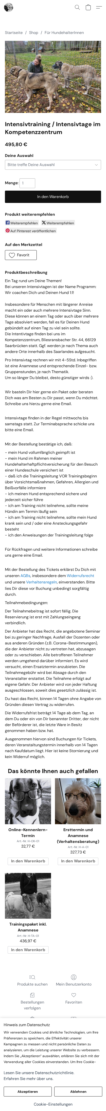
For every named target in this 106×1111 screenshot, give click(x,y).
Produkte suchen (32, 984)
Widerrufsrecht (80, 575)
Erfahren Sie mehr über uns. (28, 1078)
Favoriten (73, 1002)
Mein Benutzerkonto (73, 984)
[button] (9, 7)
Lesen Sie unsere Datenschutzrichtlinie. (39, 1072)
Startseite (14, 32)
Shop (33, 32)
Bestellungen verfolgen (32, 1005)
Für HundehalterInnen (64, 32)
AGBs (25, 575)
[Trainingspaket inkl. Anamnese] (28, 896)
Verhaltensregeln (41, 582)
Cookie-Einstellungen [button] (53, 1104)
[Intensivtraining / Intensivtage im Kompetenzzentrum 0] (53, 77)
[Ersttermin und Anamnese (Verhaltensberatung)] (78, 801)
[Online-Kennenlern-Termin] (28, 801)
